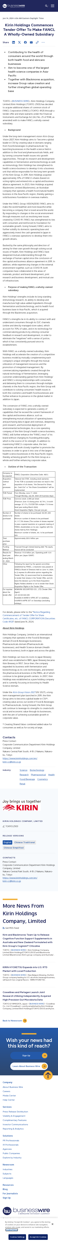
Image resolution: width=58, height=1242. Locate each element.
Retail (22, 783)
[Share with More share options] (43, 42)
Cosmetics (42, 779)
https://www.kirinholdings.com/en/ (20, 758)
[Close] (52, 1224)
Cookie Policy (12, 1230)
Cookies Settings (17, 1237)
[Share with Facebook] (25, 42)
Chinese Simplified (14, 848)
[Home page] (14, 6)
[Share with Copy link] (37, 42)
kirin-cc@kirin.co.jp (12, 762)
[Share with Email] (31, 42)
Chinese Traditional (24, 842)
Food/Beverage (27, 779)
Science (23, 770)
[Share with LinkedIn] (13, 42)
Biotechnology (37, 770)
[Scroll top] (48, 1075)
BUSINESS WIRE (20, 101)
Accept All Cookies (38, 1237)
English (7, 842)
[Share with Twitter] (19, 42)
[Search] (46, 6)
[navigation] (52, 6)
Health (51, 774)
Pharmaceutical (38, 774)
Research (24, 774)
